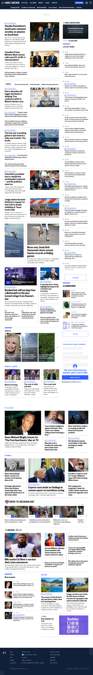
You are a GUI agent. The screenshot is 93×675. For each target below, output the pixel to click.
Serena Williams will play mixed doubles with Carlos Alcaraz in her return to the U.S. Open (75, 163)
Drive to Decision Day (21, 84)
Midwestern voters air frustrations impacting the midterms (61, 522)
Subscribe (52, 657)
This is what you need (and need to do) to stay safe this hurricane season (78, 295)
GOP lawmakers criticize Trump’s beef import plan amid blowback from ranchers (16, 74)
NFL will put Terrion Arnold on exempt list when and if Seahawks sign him (78, 563)
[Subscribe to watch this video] (21, 276)
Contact (12, 654)
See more (76, 278)
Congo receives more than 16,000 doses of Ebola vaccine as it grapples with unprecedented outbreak (76, 119)
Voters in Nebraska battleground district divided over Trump (15, 521)
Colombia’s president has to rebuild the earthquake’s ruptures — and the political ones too (15, 179)
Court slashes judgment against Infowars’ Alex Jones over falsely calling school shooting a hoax (75, 130)
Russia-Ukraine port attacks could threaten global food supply (48, 311)
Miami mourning (11, 384)
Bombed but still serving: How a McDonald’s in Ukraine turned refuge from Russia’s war (20, 294)
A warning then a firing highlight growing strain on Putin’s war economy (49, 287)
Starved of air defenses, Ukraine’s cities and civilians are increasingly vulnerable (12, 316)
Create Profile (75, 377)
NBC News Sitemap (54, 652)
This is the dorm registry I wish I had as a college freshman (79, 315)
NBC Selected (53, 663)
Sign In (79, 382)
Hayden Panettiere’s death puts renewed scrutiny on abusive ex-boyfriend (15, 30)
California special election (50, 84)
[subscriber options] (87, 2)
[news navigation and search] (91, 2)
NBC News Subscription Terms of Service (33, 663)
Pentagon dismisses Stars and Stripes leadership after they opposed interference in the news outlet (14, 490)
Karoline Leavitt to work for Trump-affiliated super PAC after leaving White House (77, 476)
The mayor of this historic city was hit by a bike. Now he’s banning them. (51, 599)
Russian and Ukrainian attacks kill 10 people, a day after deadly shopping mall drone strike (49, 320)
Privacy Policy (26, 652)
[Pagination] (83, 504)
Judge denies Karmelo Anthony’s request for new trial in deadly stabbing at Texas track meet (15, 204)
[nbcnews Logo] (4, 652)
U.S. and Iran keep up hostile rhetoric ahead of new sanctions (16, 165)
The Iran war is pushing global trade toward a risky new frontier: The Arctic (15, 136)
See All (75, 334)
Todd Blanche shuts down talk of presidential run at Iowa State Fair (40, 521)
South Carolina (35, 84)
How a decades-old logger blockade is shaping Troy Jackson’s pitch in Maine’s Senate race (14, 96)
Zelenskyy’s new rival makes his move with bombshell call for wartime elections (29, 315)
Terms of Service (26, 660)
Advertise (52, 660)
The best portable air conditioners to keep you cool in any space (79, 326)
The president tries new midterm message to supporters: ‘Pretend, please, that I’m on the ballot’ (16, 123)
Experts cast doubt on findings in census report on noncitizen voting (76, 87)
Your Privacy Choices (31, 654)
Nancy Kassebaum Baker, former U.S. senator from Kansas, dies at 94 (76, 109)
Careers (12, 660)
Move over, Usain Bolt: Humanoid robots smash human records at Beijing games (40, 251)
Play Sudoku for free (47, 619)
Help (11, 657)
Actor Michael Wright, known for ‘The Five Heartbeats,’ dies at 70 (75, 66)
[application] (44, 59)
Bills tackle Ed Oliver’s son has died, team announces (76, 75)
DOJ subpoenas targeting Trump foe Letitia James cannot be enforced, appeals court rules (78, 490)
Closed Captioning (55, 654)
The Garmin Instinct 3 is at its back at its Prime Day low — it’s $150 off (78, 305)
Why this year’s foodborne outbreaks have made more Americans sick (73, 256)
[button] (47, 2)
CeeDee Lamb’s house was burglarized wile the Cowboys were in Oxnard (78, 538)
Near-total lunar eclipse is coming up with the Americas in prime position (76, 140)
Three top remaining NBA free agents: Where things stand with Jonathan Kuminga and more (77, 550)
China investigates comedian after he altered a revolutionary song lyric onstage (76, 199)
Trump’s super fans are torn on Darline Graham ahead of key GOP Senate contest (16, 114)
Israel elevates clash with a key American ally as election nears (16, 157)
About (11, 652)
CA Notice (24, 657)
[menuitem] (25, 2)
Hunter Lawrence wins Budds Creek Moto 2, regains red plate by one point (54, 564)
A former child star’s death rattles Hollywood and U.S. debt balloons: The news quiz (76, 267)
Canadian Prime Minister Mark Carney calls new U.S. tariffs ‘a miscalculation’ (15, 56)
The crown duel (50, 384)
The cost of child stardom (31, 385)
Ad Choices (13, 663)
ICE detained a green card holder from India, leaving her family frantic (77, 444)
